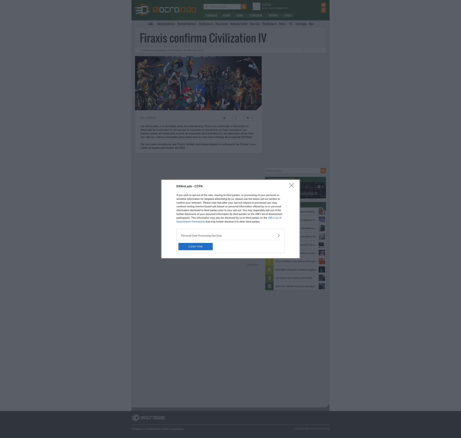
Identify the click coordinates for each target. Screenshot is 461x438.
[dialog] (230, 219)
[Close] (292, 186)
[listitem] (230, 235)
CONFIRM (195, 246)
